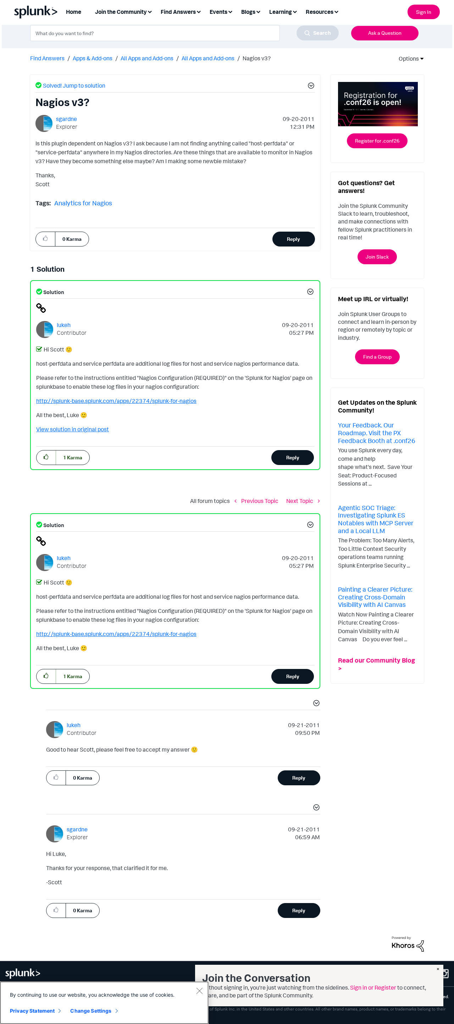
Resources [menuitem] (319, 11)
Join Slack (377, 257)
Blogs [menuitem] (248, 11)
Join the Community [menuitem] (121, 11)
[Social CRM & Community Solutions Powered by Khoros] (408, 943)
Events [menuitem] (218, 11)
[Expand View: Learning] (294, 11)
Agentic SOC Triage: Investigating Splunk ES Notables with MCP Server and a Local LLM (376, 519)
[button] (310, 86)
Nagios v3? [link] (257, 58)
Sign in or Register (373, 987)
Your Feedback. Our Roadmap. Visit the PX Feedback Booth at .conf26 (376, 432)
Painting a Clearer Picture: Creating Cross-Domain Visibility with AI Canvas (375, 596)
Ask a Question (385, 33)
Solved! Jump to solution (74, 85)
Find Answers (47, 58)
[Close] (199, 990)
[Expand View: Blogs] (258, 11)
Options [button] (406, 58)
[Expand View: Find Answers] (198, 11)
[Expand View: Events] (230, 11)
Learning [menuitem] (280, 11)
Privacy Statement (32, 1011)
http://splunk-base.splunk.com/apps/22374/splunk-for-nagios (116, 400)
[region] (104, 1002)
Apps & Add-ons (92, 58)
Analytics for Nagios (83, 203)
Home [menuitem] (73, 11)
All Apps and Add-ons (147, 58)
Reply (293, 239)
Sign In (423, 12)
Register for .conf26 (377, 141)
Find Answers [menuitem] (178, 11)
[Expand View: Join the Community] (149, 11)
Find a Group (377, 357)
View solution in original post (72, 429)
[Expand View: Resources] (336, 11)
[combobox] (184, 33)
